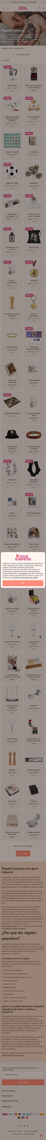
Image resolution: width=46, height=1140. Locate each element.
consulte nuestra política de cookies (25, 578)
